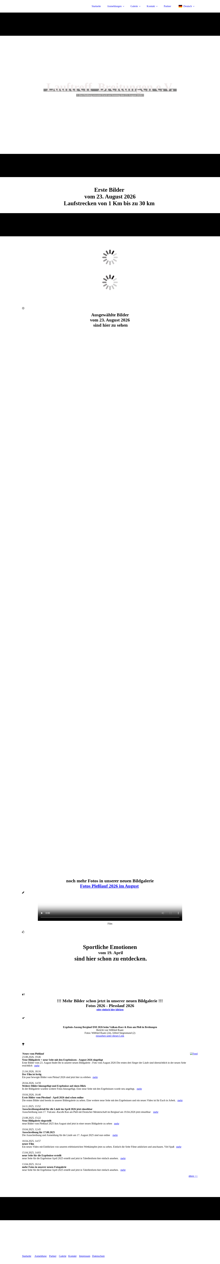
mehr (36, 1065)
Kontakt (151, 6)
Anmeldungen (114, 6)
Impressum (84, 1256)
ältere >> (193, 1176)
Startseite (96, 6)
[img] (50, 11)
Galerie (134, 6)
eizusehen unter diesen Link (110, 1035)
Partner (167, 6)
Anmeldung (40, 1256)
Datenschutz (98, 1256)
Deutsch (187, 6)
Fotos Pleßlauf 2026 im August (109, 885)
